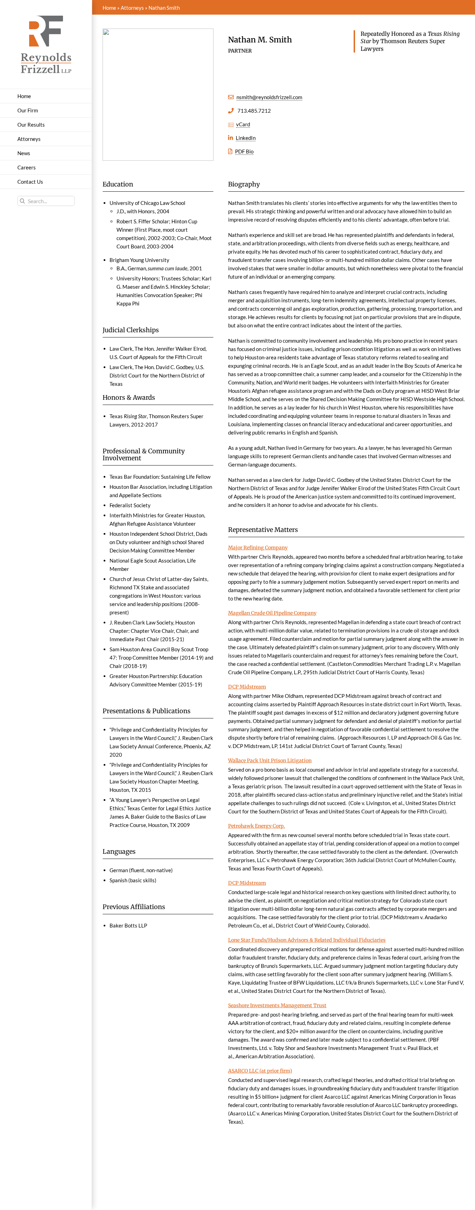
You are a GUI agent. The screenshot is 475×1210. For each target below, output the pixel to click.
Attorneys (132, 8)
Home (109, 8)
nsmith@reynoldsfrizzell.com (269, 97)
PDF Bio (244, 151)
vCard (243, 124)
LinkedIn (246, 138)
